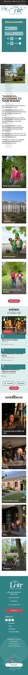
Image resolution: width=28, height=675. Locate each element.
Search (14, 48)
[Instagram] (12, 620)
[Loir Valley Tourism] (16, 10)
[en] (25, 8)
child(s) (16, 43)
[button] (25, 8)
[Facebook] (6, 620)
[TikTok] (9, 620)
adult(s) (16, 38)
